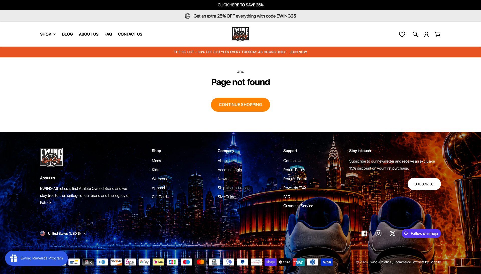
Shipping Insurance (234, 187)
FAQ (287, 196)
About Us (225, 160)
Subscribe (424, 184)
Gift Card (159, 196)
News (222, 178)
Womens (159, 178)
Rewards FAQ (294, 187)
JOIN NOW (298, 52)
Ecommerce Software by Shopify (417, 262)
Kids (155, 169)
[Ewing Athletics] (240, 34)
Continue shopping (240, 104)
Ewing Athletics (380, 262)
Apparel (158, 187)
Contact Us (292, 160)
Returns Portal (295, 178)
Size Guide (226, 196)
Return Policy (294, 169)
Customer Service (298, 205)
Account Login (230, 169)
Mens (156, 160)
